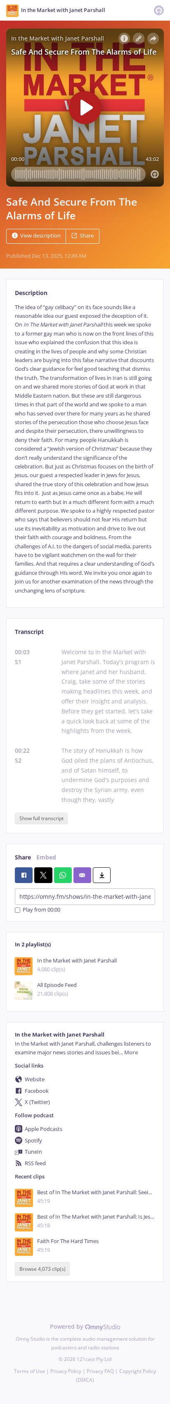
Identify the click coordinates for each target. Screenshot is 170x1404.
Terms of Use (29, 1371)
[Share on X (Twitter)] (43, 875)
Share (87, 235)
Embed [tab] (46, 857)
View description (40, 235)
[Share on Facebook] (24, 875)
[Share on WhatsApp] (63, 875)
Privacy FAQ (100, 1371)
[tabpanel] (85, 449)
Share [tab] (23, 857)
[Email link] (82, 875)
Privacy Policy (65, 1371)
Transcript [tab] (29, 632)
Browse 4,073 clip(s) (42, 1268)
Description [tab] (31, 293)
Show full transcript (41, 818)
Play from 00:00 (41, 910)
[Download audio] (102, 875)
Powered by (67, 1326)
